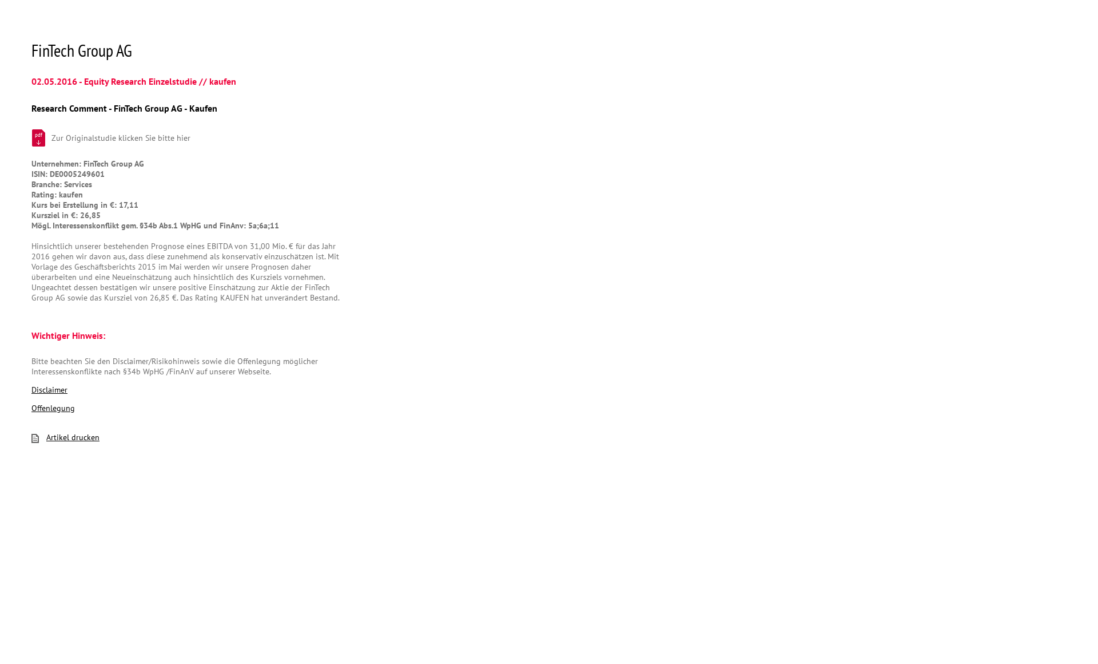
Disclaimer (49, 390)
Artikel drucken (73, 437)
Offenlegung (53, 408)
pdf (38, 135)
